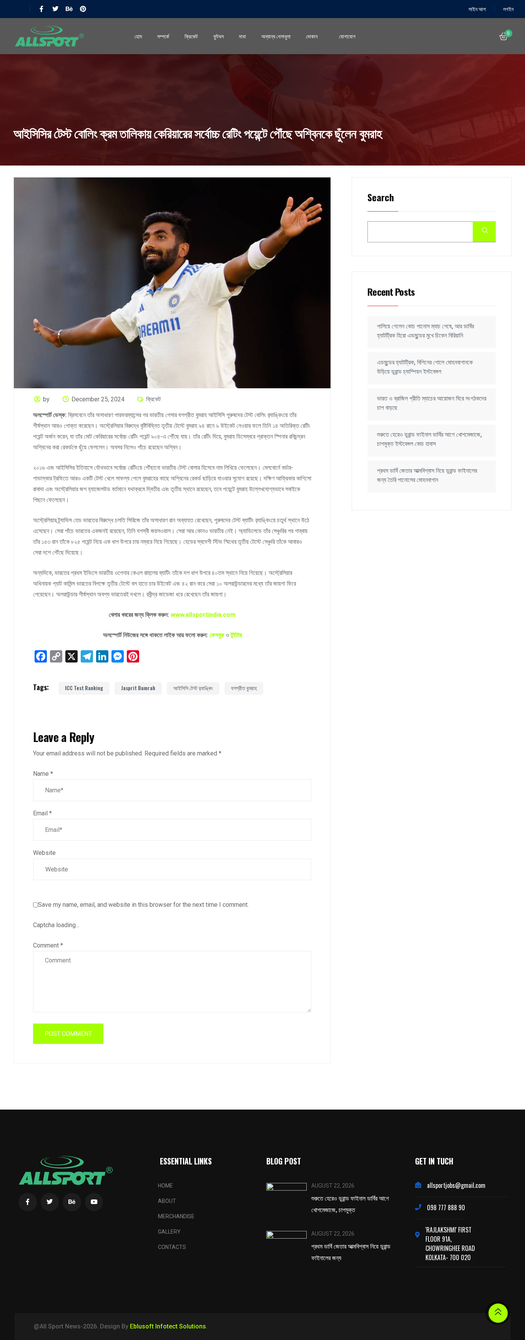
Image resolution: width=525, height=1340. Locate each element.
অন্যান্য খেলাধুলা (276, 36)
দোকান (311, 36)
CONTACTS (172, 1247)
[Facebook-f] (41, 9)
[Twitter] (55, 9)
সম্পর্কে (163, 36)
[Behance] (69, 9)
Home (165, 1186)
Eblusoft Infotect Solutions (168, 1326)
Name (43, 773)
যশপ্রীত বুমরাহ (244, 688)
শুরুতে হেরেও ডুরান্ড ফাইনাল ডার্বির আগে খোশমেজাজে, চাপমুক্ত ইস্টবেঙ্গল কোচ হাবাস (429, 439)
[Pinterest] (83, 9)
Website (44, 852)
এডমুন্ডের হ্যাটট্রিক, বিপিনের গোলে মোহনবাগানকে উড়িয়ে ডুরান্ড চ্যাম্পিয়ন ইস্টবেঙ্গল (425, 367)
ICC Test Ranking (84, 688)
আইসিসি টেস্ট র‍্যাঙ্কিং (193, 688)
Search (380, 198)
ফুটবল (218, 36)
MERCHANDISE (176, 1216)
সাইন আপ (477, 9)
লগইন (508, 9)
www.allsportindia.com (203, 614)
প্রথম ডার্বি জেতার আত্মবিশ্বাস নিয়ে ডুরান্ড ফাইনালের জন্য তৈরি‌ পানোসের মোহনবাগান (427, 475)
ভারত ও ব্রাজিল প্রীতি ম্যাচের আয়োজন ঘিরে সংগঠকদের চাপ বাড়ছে (431, 403)
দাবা (242, 36)
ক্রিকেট (191, 36)
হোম (138, 36)
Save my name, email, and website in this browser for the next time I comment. (143, 904)
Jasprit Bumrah (138, 688)
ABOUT (167, 1201)
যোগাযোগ (347, 36)
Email (42, 813)
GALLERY (169, 1232)
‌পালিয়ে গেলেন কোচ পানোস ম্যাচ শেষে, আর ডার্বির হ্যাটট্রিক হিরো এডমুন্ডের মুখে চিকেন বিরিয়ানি (425, 331)
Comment (48, 945)
